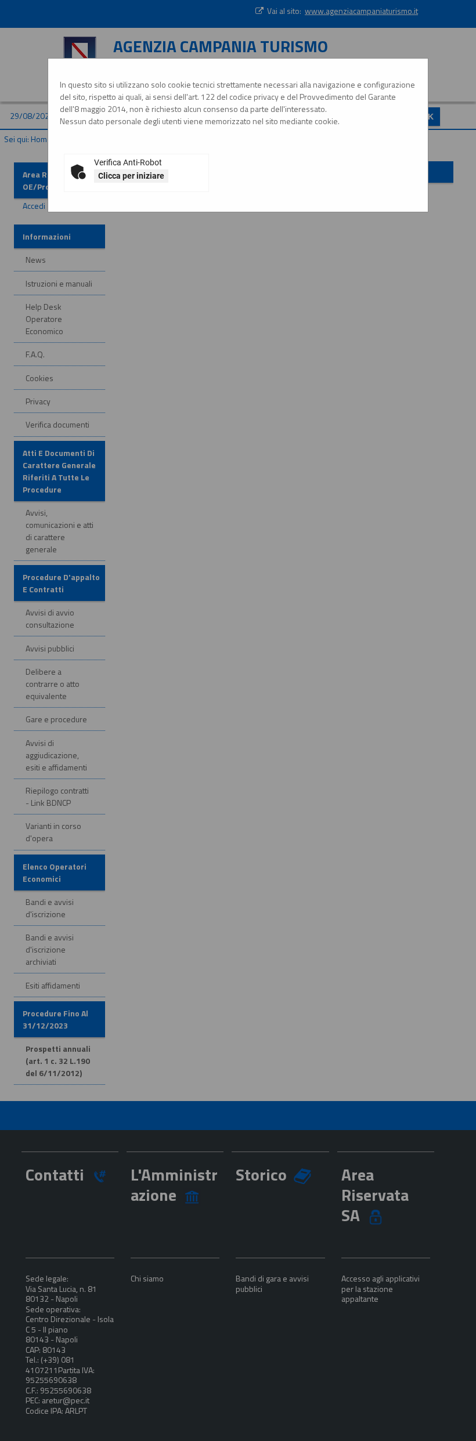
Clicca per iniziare (131, 175)
